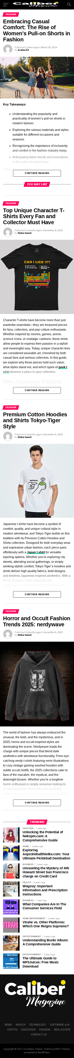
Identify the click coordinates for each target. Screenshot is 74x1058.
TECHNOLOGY (37, 1024)
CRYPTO (12, 1029)
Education (28, 1029)
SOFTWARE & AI (59, 1024)
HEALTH (20, 1024)
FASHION (44, 1029)
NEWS (8, 1024)
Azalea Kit (23, 50)
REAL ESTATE (62, 1029)
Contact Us (39, 1034)
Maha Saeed (24, 233)
